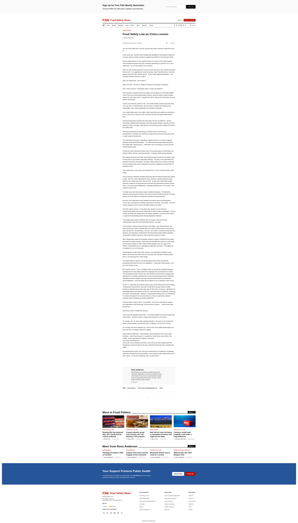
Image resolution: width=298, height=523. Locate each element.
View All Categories (144, 509)
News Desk (107, 439)
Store (190, 507)
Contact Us (191, 498)
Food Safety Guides (144, 498)
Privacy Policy (192, 501)
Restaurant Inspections (171, 498)
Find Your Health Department (172, 495)
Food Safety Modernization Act (147, 388)
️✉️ (104, 506)
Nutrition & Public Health (182, 450)
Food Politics (127, 30)
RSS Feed (167, 509)
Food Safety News (150, 521)
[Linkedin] (181, 25)
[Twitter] (176, 25)
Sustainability (106, 450)
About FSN (190, 473)
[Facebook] (174, 25)
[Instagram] (179, 25)
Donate (190, 509)
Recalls (141, 507)
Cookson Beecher (180, 439)
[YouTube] (183, 25)
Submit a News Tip (169, 507)
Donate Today (178, 473)
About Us (191, 495)
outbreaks (142, 504)
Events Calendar (169, 501)
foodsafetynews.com (107, 496)
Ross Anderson (128, 37)
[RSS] (185, 25)
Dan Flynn (131, 439)
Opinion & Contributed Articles (148, 501)
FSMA (161, 388)
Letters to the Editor (170, 504)
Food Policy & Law (108, 429)
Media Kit (191, 504)
